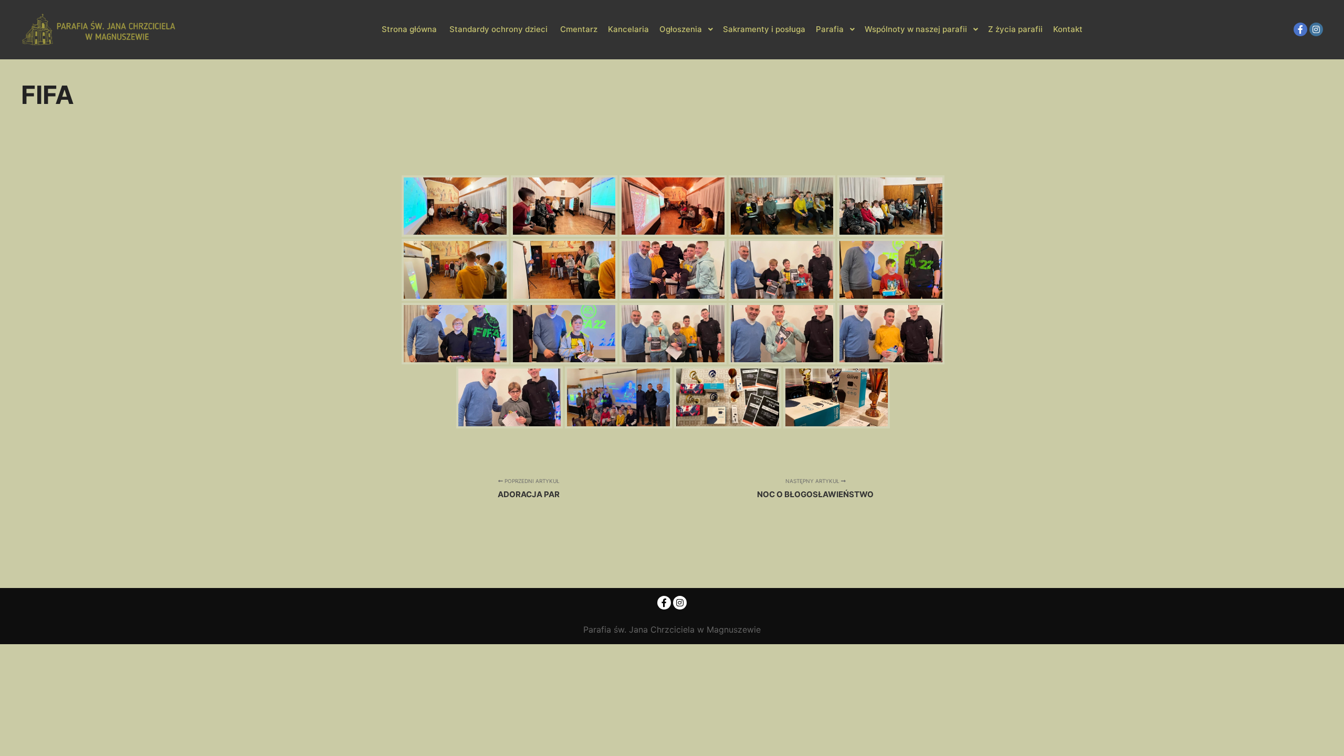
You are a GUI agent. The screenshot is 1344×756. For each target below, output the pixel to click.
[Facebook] (1300, 29)
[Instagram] (1316, 29)
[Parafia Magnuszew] (99, 29)
